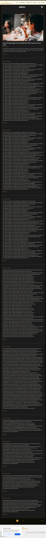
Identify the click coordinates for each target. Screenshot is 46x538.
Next (42, 520)
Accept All (17, 534)
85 (23, 520)
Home (17, 2)
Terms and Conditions (42, 532)
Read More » (5, 53)
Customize (6, 534)
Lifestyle (34, 2)
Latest (4, 46)
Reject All (12, 534)
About (39, 2)
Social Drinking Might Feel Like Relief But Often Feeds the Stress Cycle (22, 44)
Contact (42, 2)
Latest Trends (5, 61)
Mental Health (22, 2)
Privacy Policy (36, 532)
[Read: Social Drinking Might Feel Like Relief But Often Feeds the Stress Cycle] (23, 27)
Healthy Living (28, 2)
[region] (12, 531)
